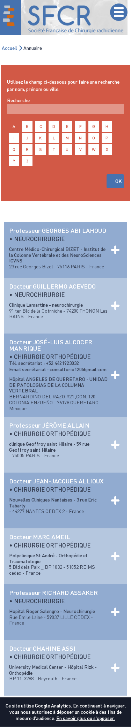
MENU (119, 12)
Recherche (18, 100)
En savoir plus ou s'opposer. (85, 718)
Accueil (9, 48)
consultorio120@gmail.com (78, 369)
